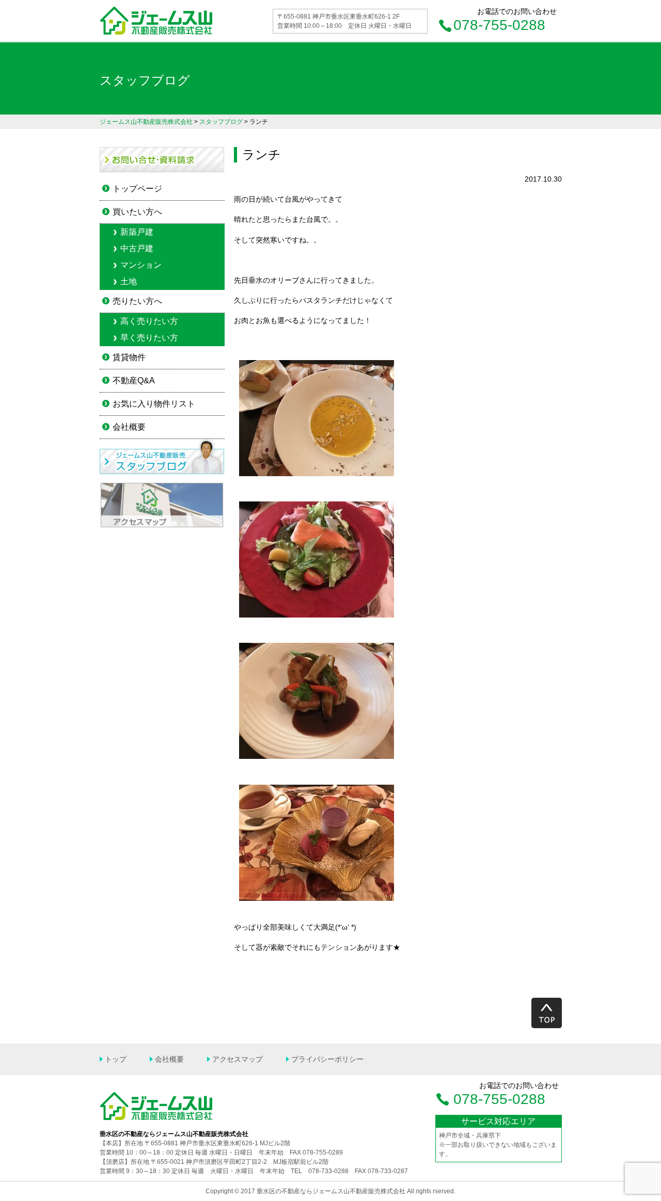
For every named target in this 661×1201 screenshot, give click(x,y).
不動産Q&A (134, 380)
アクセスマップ (237, 1059)
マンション (141, 265)
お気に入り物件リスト (154, 403)
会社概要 (129, 427)
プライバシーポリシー (327, 1059)
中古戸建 (136, 248)
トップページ (137, 188)
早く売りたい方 (149, 337)
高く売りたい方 (149, 321)
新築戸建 (136, 232)
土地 (128, 281)
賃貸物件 (129, 357)
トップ (116, 1059)
